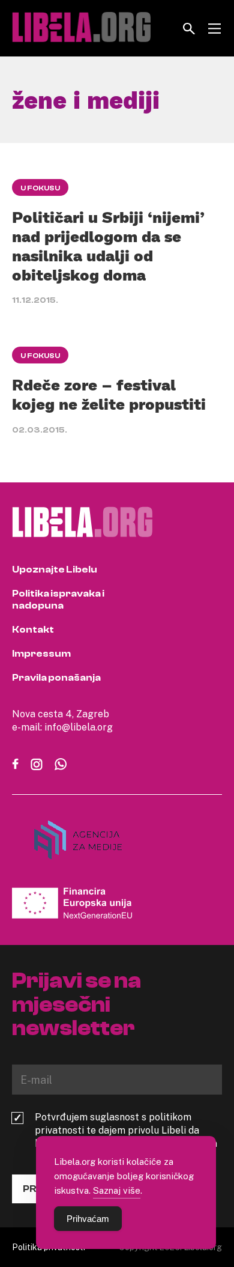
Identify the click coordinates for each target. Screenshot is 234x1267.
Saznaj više (116, 1190)
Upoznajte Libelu (54, 569)
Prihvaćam (88, 1219)
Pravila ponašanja (56, 677)
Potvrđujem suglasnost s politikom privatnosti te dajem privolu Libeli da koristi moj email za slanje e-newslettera (126, 1130)
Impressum (41, 653)
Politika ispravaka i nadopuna (58, 599)
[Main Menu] (214, 28)
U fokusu (40, 188)
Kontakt (33, 629)
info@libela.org (78, 727)
